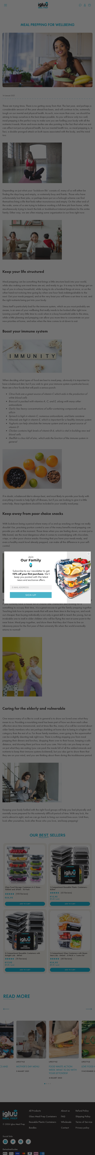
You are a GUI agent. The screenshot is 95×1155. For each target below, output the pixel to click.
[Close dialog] (88, 553)
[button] (47, 568)
